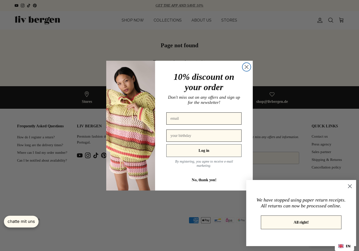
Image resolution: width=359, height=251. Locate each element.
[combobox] (344, 246)
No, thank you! (204, 179)
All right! (299, 222)
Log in (204, 150)
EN (348, 246)
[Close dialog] (246, 67)
